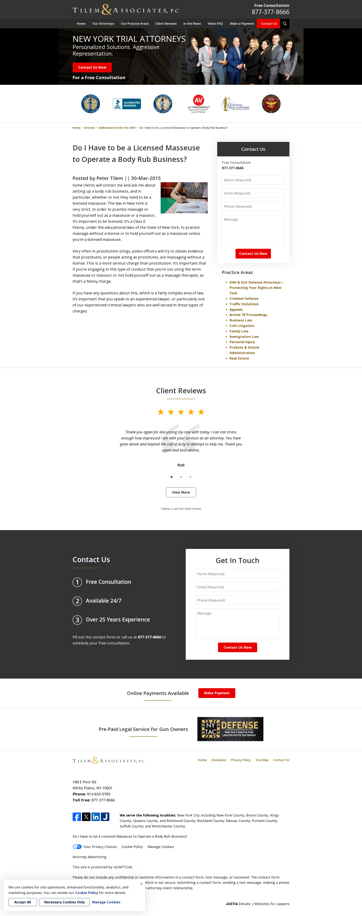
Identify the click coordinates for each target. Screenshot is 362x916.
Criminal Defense (243, 298)
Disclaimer (219, 760)
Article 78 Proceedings (248, 314)
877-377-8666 (270, 12)
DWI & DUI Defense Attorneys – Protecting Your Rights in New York (256, 287)
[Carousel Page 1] (171, 477)
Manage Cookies (161, 846)
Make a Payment (242, 23)
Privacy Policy (241, 760)
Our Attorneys (103, 23)
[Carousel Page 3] (190, 477)
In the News (192, 23)
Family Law (238, 331)
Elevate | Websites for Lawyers (257, 903)
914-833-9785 (98, 794)
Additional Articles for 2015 (117, 127)
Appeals (236, 309)
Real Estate (239, 358)
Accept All (22, 902)
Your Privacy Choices (100, 846)
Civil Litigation (241, 325)
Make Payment (217, 693)
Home (81, 23)
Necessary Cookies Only (64, 902)
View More (181, 492)
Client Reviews (166, 23)
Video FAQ (215, 23)
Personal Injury (242, 342)
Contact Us (269, 23)
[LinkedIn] (95, 817)
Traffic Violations (244, 304)
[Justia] (105, 817)
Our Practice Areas (135, 23)
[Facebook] (77, 817)
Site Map (262, 760)
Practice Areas (237, 272)
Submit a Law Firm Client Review (181, 508)
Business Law (240, 320)
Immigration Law (244, 336)
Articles (89, 127)
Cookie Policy (132, 846)
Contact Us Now (92, 67)
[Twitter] (86, 817)
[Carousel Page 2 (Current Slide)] (181, 477)
